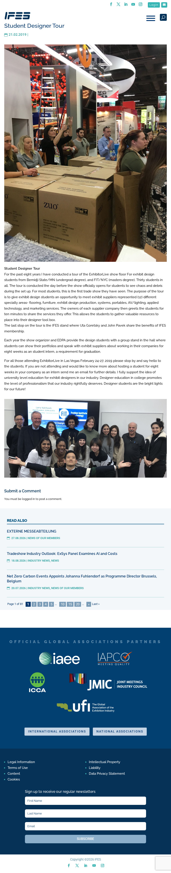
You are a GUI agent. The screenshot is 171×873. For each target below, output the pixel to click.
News (55, 560)
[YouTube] (133, 5)
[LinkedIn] (126, 5)
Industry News (39, 560)
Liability (94, 768)
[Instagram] (140, 5)
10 (62, 604)
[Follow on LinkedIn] (85, 865)
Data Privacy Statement (107, 774)
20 (77, 604)
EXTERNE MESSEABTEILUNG (31, 531)
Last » (96, 604)
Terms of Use (18, 768)
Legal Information (21, 762)
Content (14, 774)
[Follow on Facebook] (68, 865)
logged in (28, 499)
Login (153, 4)
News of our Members (44, 538)
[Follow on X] (77, 865)
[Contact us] (164, 5)
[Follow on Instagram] (102, 865)
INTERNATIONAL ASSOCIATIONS (57, 731)
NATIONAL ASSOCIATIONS (119, 731)
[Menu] (150, 18)
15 (70, 604)
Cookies (14, 779)
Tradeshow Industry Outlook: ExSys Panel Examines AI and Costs (62, 554)
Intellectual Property (104, 762)
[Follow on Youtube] (94, 865)
